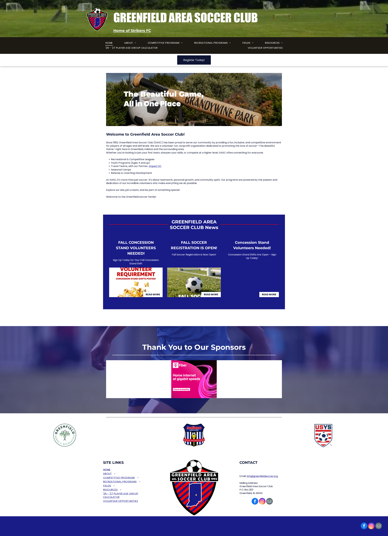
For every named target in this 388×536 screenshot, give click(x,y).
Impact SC (155, 166)
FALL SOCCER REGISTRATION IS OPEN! (194, 245)
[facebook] (364, 526)
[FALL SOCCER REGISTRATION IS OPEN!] (194, 282)
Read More (153, 294)
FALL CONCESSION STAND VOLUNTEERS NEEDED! (136, 248)
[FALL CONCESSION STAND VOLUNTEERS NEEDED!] (136, 282)
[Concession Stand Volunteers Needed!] (252, 282)
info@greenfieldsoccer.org (262, 476)
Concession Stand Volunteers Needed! (252, 245)
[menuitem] (109, 43)
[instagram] (371, 526)
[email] (378, 526)
